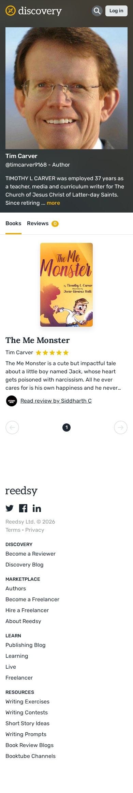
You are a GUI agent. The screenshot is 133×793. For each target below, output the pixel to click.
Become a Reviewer (30, 553)
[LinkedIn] (37, 508)
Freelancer (19, 677)
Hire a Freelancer (27, 610)
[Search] (97, 10)
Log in (116, 11)
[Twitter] (9, 508)
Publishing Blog (25, 645)
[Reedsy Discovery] (21, 494)
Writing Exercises (27, 701)
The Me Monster (37, 340)
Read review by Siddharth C (56, 401)
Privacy (34, 530)
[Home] (33, 10)
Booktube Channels (30, 756)
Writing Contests (26, 712)
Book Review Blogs (29, 745)
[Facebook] (23, 508)
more (53, 203)
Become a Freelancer (32, 599)
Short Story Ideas (27, 723)
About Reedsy (23, 621)
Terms (13, 530)
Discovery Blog (24, 564)
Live (10, 667)
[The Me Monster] (66, 285)
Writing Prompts (25, 734)
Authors (15, 588)
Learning (16, 656)
